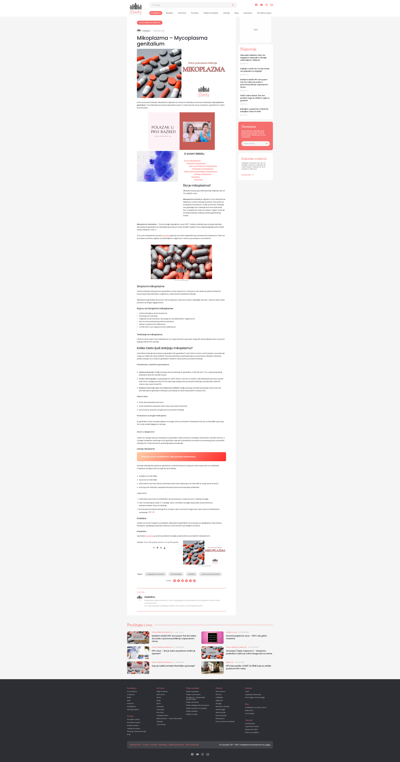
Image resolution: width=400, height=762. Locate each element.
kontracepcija (176, 574)
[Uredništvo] (139, 31)
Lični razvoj (161, 694)
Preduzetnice (250, 723)
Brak (129, 734)
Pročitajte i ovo (139, 625)
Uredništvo (146, 31)
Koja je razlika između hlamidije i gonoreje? (173, 665)
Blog (236, 13)
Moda (159, 697)
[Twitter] (178, 580)
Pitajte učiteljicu (192, 711)
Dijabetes (219, 700)
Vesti (247, 691)
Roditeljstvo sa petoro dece (255, 707)
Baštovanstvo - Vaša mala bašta (169, 718)
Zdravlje (226, 13)
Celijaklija (219, 697)
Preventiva (198, 179)
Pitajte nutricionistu (193, 694)
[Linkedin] (182, 580)
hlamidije (165, 235)
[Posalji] (232, 5)
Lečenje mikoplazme (202, 174)
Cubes (267, 745)
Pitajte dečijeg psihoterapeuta (197, 705)
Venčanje (160, 706)
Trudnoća (130, 694)
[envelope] (271, 5)
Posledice (196, 177)
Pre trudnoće (132, 691)
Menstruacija (220, 712)
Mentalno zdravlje (222, 706)
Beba (129, 697)
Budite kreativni (133, 725)
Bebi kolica (249, 710)
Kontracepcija (221, 715)
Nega (159, 700)
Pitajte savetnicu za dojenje (196, 708)
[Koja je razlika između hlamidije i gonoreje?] (138, 667)
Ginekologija (231, 632)
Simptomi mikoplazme (196, 163)
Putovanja (160, 709)
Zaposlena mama (252, 726)
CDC (153, 512)
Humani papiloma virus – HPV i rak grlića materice (246, 637)
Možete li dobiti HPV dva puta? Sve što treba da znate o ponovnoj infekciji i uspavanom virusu (254, 83)
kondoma (149, 536)
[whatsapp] (190, 580)
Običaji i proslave (133, 728)
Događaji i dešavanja (253, 694)
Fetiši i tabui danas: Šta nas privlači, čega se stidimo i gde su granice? (254, 98)
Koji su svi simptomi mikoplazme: (203, 166)
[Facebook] (174, 580)
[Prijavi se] (266, 143)
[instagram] (266, 5)
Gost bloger (249, 713)
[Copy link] (194, 580)
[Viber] (186, 580)
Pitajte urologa (191, 714)
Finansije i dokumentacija (136, 731)
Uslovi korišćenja (192, 745)
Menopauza (220, 718)
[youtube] (261, 5)
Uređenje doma (162, 715)
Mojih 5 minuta (162, 691)
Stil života (182, 13)
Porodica (195, 13)
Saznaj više (246, 175)
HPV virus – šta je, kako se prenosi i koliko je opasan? (173, 652)
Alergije (218, 703)
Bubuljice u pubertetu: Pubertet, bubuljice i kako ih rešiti (254, 110)
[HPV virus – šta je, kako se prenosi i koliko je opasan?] (138, 652)
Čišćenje (160, 721)
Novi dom (160, 712)
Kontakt (154, 745)
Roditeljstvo (156, 13)
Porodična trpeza (264, 13)
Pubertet (130, 703)
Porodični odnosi (133, 719)
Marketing (163, 745)
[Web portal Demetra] (135, 12)
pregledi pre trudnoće (155, 574)
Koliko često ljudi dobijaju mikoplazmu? (200, 171)
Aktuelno (169, 13)
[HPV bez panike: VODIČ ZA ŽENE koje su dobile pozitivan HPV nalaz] (212, 667)
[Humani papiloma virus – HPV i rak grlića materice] (212, 637)
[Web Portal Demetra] (135, 6)
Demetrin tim (135, 745)
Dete (129, 700)
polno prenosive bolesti (210, 574)
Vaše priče (247, 13)
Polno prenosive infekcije (149, 23)
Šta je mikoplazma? (192, 160)
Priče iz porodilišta (252, 732)
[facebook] (256, 5)
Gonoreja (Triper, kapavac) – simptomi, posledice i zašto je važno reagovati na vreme (249, 652)
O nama (145, 745)
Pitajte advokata (192, 702)
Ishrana (218, 694)
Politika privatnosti (176, 745)
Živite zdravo (220, 691)
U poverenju (161, 724)
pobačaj (191, 574)
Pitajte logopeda (192, 691)
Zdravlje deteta (133, 709)
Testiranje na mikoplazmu (202, 169)
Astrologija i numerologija (255, 697)
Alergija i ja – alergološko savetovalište (195, 698)
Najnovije (248, 49)
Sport (159, 703)
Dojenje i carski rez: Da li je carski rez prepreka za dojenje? (254, 69)
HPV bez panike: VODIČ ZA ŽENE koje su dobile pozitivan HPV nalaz (248, 667)
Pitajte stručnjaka (211, 13)
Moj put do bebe (251, 729)
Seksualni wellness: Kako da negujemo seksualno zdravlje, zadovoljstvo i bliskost (253, 57)
